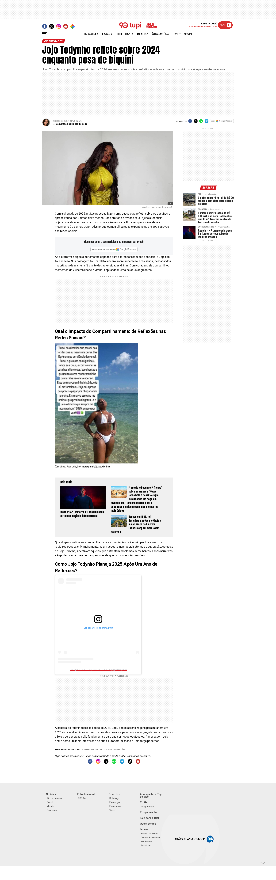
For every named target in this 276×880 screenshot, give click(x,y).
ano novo (88, 750)
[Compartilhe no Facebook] (190, 122)
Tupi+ (176, 33)
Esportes (141, 33)
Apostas (188, 33)
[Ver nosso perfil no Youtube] (138, 762)
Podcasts (107, 33)
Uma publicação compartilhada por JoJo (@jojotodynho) (98, 669)
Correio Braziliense (151, 837)
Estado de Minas (149, 833)
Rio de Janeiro (91, 33)
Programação (148, 806)
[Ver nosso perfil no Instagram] (98, 762)
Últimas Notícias (160, 33)
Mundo (50, 806)
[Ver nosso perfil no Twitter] (106, 762)
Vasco (112, 810)
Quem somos (148, 823)
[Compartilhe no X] (196, 122)
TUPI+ (143, 802)
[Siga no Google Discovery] (222, 122)
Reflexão (120, 750)
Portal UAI (146, 845)
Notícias (51, 794)
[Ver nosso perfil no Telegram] (122, 762)
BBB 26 (82, 798)
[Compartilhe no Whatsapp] (201, 122)
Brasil (50, 802)
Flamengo (114, 802)
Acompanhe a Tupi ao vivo (151, 795)
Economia (52, 810)
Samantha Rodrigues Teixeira (71, 124)
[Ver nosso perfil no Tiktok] (130, 762)
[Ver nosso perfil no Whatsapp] (114, 762)
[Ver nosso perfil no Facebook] (90, 762)
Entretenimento (124, 33)
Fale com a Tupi (149, 817)
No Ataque (146, 841)
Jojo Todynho (92, 226)
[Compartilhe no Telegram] (206, 122)
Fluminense (115, 806)
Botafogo (114, 798)
